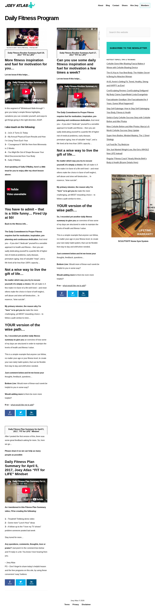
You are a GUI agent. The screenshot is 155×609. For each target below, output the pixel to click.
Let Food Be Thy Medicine (118, 144)
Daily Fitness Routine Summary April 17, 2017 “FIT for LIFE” (78, 54)
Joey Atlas (20, 5)
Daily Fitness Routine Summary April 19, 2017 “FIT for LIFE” (26, 54)
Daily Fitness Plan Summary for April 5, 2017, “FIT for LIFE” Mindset (26, 430)
